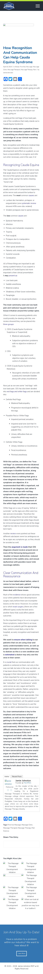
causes (31, 195)
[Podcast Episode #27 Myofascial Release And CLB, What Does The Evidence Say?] (30, 868)
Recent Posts (17, 776)
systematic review (29, 203)
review (13, 533)
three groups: (8, 324)
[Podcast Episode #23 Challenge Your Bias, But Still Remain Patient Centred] (12, 904)
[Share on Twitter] (21, 844)
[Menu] (36, 6)
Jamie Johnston (8, 73)
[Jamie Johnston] (9, 784)
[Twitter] (11, 790)
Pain (34, 70)
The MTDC (27, 783)
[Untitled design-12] (18, 34)
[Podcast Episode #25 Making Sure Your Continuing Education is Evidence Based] (12, 892)
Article (17, 67)
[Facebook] (8, 790)
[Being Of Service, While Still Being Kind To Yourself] (12, 880)
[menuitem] (36, 6)
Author (7, 776)
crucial (8, 662)
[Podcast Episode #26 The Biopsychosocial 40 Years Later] (30, 880)
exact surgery (18, 606)
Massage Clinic (27, 825)
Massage (29, 67)
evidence (17, 594)
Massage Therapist (14, 70)
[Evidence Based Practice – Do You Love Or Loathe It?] (30, 904)
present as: (13, 275)
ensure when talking (23, 639)
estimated (9, 654)
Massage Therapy (26, 70)
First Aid (22, 67)
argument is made (20, 547)
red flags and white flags (17, 391)
